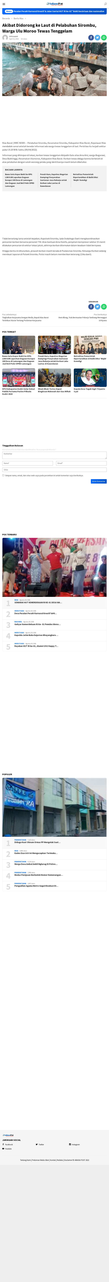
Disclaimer (68, 1160)
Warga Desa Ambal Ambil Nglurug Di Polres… (35, 864)
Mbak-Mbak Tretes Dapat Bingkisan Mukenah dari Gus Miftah (54, 390)
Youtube (8, 1149)
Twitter (41, 1144)
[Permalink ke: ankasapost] (5, 37)
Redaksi (60, 1160)
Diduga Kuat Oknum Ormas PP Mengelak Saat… (37, 842)
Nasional (18, 622)
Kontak (53, 1160)
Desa (16, 600)
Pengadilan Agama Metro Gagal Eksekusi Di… (36, 886)
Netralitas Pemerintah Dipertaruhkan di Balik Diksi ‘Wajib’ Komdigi (85, 177)
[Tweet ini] (97, 37)
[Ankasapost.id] (54, 4)
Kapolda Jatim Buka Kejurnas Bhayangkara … (36, 635)
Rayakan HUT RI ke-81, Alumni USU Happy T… (36, 646)
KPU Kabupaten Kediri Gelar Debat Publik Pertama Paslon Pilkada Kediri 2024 (18, 391)
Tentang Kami (25, 1160)
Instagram (76, 1144)
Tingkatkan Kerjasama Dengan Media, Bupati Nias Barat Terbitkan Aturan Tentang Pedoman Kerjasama (25, 317)
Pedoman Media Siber (40, 1160)
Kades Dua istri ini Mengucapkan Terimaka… (35, 853)
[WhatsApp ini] (104, 37)
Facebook (9, 1144)
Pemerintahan (20, 840)
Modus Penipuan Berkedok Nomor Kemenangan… (38, 875)
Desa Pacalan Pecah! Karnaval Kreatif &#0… (35, 613)
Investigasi (19, 611)
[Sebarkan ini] (91, 37)
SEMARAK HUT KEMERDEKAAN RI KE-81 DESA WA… (38, 602)
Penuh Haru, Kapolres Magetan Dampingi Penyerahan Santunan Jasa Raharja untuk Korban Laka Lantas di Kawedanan (54, 180)
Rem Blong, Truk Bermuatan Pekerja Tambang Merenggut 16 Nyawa (83, 317)
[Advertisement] (54, 119)
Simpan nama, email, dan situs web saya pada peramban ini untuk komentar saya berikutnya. (44, 475)
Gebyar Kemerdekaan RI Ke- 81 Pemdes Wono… (37, 624)
